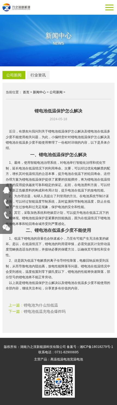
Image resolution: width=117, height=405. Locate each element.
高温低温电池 (60, 359)
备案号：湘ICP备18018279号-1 (90, 347)
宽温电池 (76, 359)
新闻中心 (39, 92)
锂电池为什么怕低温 (41, 305)
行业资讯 (38, 75)
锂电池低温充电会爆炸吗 (45, 311)
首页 (26, 92)
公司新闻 (13, 75)
